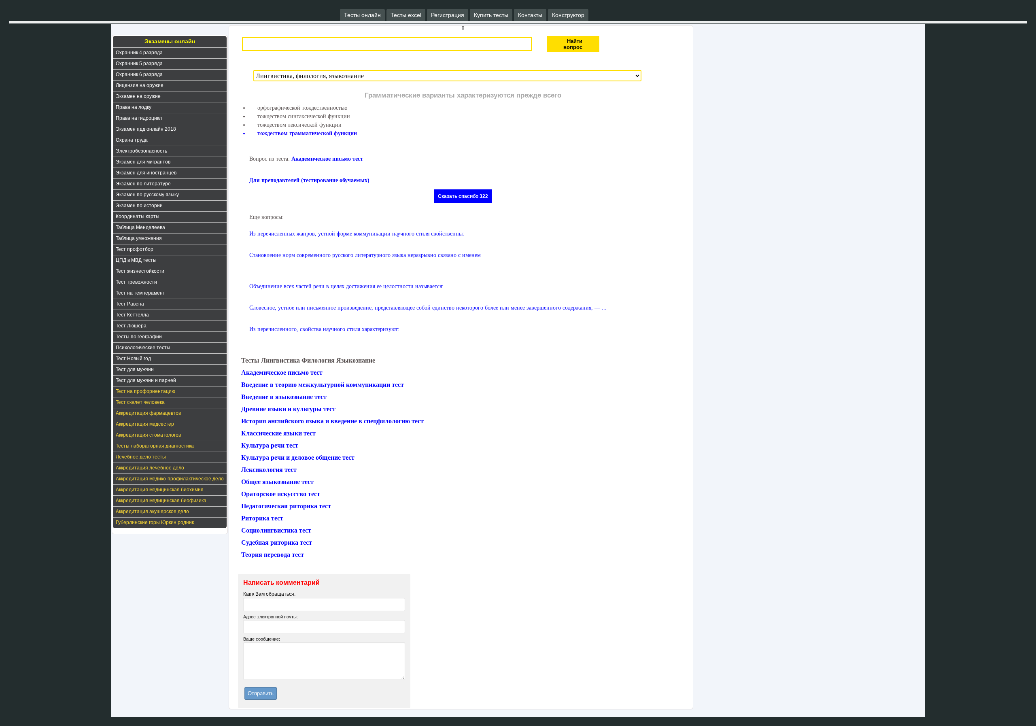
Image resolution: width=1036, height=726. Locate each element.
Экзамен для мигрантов (143, 162)
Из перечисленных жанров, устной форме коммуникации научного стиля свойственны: (356, 234)
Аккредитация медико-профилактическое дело (170, 479)
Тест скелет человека (140, 402)
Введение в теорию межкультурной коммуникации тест (322, 384)
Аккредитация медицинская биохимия (160, 489)
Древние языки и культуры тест (288, 408)
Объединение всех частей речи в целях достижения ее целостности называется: (346, 286)
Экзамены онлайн (169, 41)
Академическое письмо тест (327, 159)
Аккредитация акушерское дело (152, 511)
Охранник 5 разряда (139, 63)
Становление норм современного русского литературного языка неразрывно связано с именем (365, 255)
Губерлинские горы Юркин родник (155, 522)
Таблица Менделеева (140, 227)
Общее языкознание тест (277, 481)
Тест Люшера (131, 326)
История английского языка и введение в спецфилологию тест (332, 421)
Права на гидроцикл (139, 118)
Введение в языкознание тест (284, 396)
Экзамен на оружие (138, 96)
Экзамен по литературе (143, 184)
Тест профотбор (134, 249)
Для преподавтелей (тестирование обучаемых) (309, 180)
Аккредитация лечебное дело (150, 468)
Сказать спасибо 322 (463, 196)
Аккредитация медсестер (145, 424)
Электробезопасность (141, 151)
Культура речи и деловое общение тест (298, 457)
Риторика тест (262, 518)
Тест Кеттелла (132, 315)
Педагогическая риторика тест (286, 506)
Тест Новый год (133, 358)
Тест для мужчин (135, 369)
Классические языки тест (278, 433)
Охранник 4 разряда (139, 52)
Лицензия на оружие (139, 85)
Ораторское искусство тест (280, 493)
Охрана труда (132, 140)
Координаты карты (137, 216)
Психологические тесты (143, 347)
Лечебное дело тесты (141, 457)
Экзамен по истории (139, 205)
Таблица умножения (139, 238)
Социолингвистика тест (276, 530)
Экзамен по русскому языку (147, 194)
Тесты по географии (139, 337)
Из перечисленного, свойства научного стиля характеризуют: (324, 329)
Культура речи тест (269, 445)
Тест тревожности (136, 282)
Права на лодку (133, 107)
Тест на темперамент (140, 293)
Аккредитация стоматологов (148, 435)
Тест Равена (130, 304)
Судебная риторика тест (276, 542)
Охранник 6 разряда (139, 74)
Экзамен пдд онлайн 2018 (146, 129)
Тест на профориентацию (145, 391)
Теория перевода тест (272, 554)
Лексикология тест (269, 469)
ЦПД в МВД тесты (136, 260)
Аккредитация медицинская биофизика (161, 500)
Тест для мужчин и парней (146, 380)
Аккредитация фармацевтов (148, 413)
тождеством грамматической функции (307, 133)
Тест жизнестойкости (140, 271)
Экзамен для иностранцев (146, 173)
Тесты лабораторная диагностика (155, 446)
